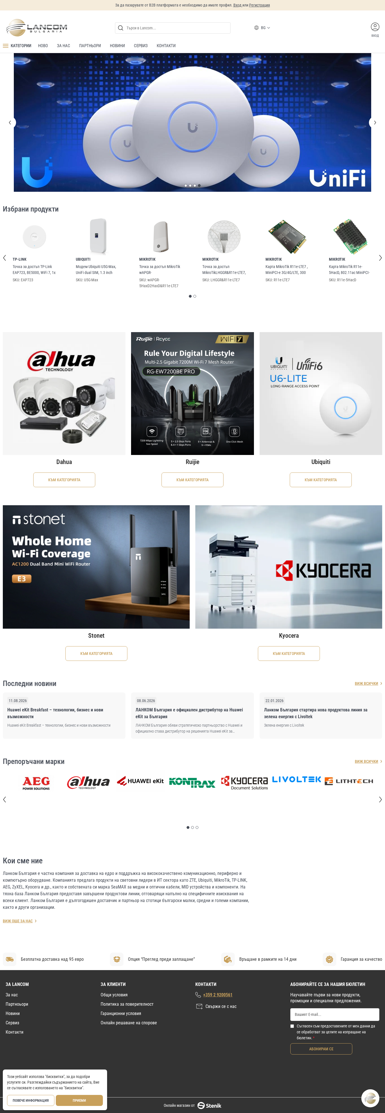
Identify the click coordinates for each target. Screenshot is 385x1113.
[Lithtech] (349, 642)
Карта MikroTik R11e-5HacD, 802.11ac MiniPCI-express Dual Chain (349, 131)
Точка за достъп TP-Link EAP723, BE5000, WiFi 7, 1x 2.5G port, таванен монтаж (34, 131)
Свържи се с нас (220, 1006)
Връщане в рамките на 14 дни (268, 959)
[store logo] (36, 27)
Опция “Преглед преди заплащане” (161, 959)
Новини (13, 1013)
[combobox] (173, 28)
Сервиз (12, 1022)
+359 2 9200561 (218, 994)
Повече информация (31, 1100)
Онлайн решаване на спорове (129, 1022)
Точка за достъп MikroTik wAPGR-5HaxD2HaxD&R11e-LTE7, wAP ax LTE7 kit (159, 131)
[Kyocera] (244, 643)
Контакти (14, 1031)
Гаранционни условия (121, 1013)
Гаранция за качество (361, 959)
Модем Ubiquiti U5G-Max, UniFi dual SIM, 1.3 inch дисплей (96, 131)
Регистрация (259, 5)
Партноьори (17, 1004)
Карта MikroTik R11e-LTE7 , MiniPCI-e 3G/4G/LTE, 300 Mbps (286, 131)
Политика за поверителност (127, 1004)
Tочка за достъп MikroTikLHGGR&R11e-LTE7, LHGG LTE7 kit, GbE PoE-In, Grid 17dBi (224, 131)
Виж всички (366, 544)
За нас (12, 994)
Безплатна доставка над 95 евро (52, 959)
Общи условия (114, 994)
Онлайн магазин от (179, 1105)
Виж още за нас (18, 782)
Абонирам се (321, 1048)
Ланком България (20, 734)
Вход (237, 5)
